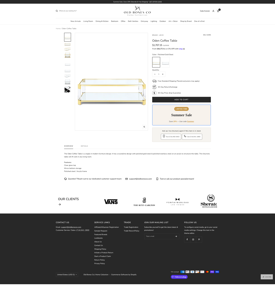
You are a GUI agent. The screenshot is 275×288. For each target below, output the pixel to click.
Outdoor (163, 21)
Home (58, 28)
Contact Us (98, 245)
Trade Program (205, 11)
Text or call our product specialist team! (177, 178)
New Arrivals (76, 21)
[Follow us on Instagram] (193, 239)
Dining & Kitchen (102, 21)
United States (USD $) (66, 274)
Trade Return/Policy (131, 231)
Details (84, 146)
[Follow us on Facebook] (187, 239)
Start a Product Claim (102, 256)
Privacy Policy (99, 263)
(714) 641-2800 (82, 230)
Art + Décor (173, 21)
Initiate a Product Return (103, 252)
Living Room (88, 21)
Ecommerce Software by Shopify (123, 274)
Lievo (161, 35)
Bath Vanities (133, 21)
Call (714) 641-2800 (193, 137)
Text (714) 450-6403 (172, 137)
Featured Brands (100, 234)
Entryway (144, 21)
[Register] (176, 236)
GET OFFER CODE (155, 2)
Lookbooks (98, 238)
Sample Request (100, 231)
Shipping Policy (100, 249)
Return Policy (99, 260)
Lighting (154, 21)
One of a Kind (199, 21)
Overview (68, 146)
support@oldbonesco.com (140, 178)
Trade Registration (131, 227)
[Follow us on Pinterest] (199, 239)
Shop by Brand (186, 21)
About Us (98, 242)
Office (123, 21)
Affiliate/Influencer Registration (106, 227)
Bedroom (114, 21)
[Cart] (218, 10)
